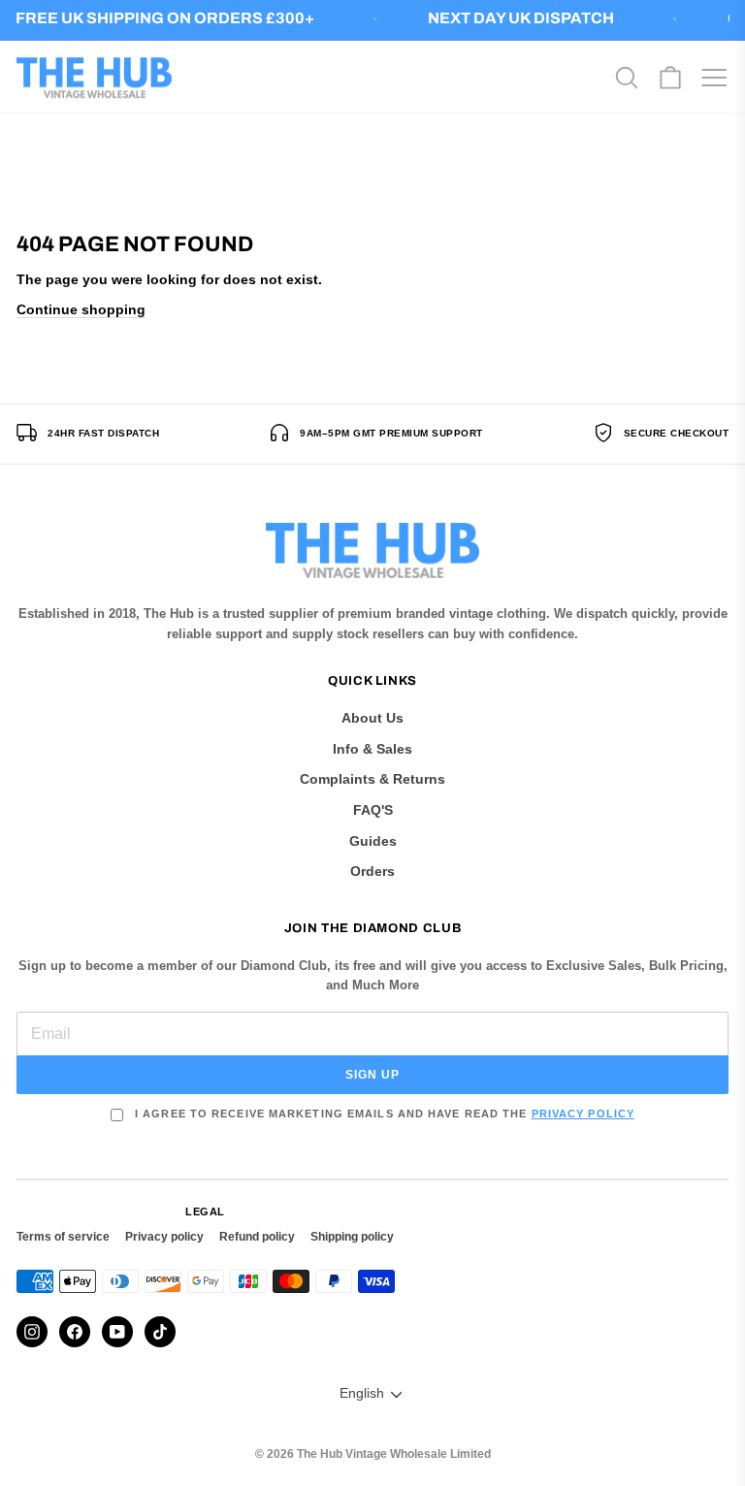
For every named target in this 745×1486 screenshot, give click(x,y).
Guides (373, 841)
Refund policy (257, 1237)
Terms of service (63, 1237)
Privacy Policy (583, 1113)
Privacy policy (164, 1237)
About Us (372, 718)
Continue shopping (81, 310)
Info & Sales (372, 749)
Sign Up (372, 1075)
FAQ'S (373, 810)
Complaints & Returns (372, 779)
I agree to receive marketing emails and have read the (382, 1113)
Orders (372, 871)
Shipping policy (352, 1237)
